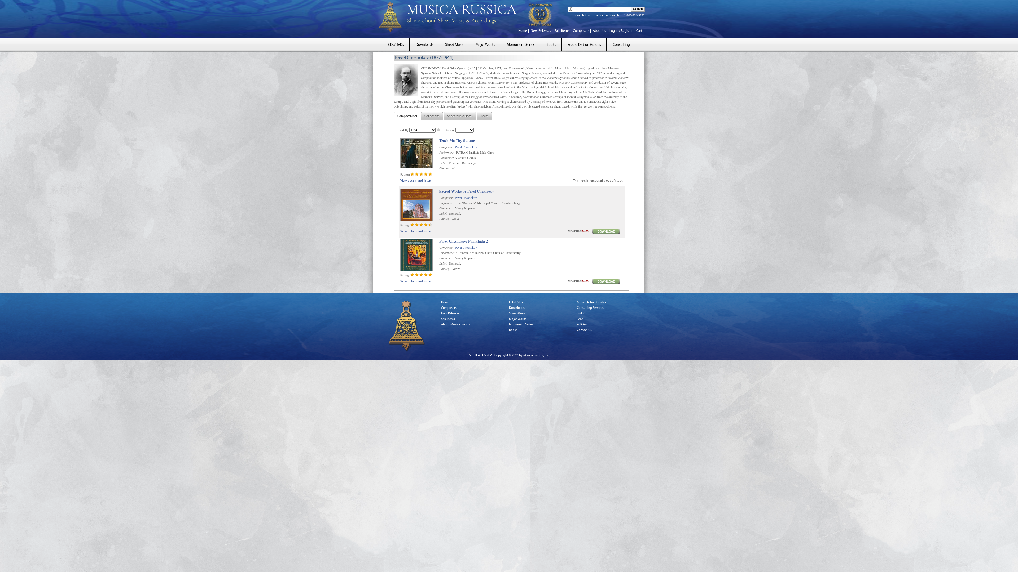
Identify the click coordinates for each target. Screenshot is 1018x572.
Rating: (405, 174)
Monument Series (521, 45)
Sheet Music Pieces (460, 116)
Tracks (484, 116)
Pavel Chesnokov (466, 147)
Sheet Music (454, 45)
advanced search (607, 15)
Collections (432, 116)
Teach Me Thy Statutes (457, 140)
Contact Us (584, 330)
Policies (582, 324)
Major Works (485, 45)
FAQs (580, 319)
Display (450, 130)
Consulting (621, 45)
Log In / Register (621, 31)
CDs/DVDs (396, 45)
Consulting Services (590, 308)
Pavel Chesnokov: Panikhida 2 (463, 241)
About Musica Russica (456, 324)
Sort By (404, 130)
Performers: (447, 152)
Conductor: (446, 157)
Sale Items (562, 31)
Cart (639, 31)
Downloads (424, 45)
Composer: (446, 147)
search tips (582, 15)
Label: (443, 163)
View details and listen (415, 180)
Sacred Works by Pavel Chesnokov (466, 191)
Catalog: (444, 168)
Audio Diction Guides (584, 45)
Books (551, 45)
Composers (581, 31)
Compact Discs (407, 116)
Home (522, 31)
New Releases (541, 31)
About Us (599, 31)
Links (580, 313)
